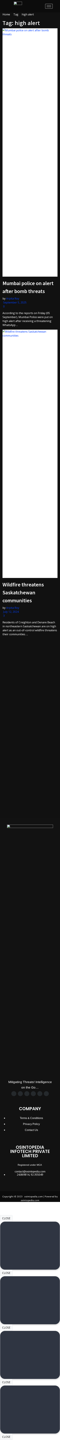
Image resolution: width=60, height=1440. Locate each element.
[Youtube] (46, 1093)
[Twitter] (20, 1093)
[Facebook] (13, 1093)
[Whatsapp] (33, 1093)
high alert (28, 14)
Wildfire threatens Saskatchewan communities (23, 592)
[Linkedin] (39, 1093)
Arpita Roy (12, 298)
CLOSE (6, 1218)
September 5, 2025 (14, 302)
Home (6, 14)
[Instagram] (26, 1093)
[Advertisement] (30, 668)
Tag (15, 14)
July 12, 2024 (10, 612)
